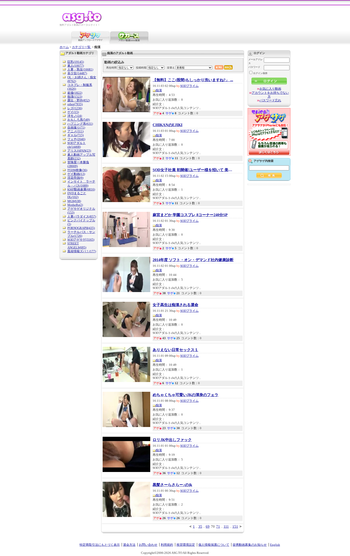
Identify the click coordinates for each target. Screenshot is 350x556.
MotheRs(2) (75, 205)
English (275, 544)
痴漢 (159, 90)
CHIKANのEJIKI (167, 125)
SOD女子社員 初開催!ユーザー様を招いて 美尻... (193, 170)
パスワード (254, 67)
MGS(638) (74, 201)
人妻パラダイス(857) (81, 216)
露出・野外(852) (78, 100)
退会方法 (129, 544)
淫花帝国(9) (75, 177)
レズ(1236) (74, 108)
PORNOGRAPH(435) (81, 228)
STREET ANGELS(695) (76, 245)
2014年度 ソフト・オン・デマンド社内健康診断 (193, 260)
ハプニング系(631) (80, 123)
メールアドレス (255, 61)
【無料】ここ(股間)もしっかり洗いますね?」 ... (193, 80)
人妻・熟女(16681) (80, 69)
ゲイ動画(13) (76, 174)
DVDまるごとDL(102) (76, 195)
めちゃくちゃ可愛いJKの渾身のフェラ (185, 395)
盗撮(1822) (74, 92)
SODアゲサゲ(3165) (80, 239)
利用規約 (167, 544)
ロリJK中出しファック (172, 440)
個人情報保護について (213, 544)
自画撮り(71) (76, 127)
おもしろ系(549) (78, 119)
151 (235, 526)
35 (200, 526)
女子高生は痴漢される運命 (175, 305)
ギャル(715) (75, 135)
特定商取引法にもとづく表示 (100, 544)
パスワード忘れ (270, 100)
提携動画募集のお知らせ (250, 544)
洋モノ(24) (74, 116)
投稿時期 (141, 67)
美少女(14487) (77, 73)
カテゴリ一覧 (81, 47)
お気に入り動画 (270, 88)
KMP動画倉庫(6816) (81, 189)
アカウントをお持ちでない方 (270, 94)
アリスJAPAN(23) (79, 150)
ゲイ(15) (73, 112)
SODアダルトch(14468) (76, 145)
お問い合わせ (148, 544)
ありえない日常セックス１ (175, 350)
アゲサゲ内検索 (264, 161)
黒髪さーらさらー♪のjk (172, 485)
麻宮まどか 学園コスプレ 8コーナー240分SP (190, 215)
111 (226, 526)
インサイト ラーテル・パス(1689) (81, 183)
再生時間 (111, 67)
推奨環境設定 (185, 544)
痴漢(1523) (74, 96)
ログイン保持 (260, 73)
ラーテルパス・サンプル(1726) (81, 234)
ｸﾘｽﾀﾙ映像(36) (77, 170)
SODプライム (189, 86)
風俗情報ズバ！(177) (81, 251)
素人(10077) (75, 65)
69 (208, 526)
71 (218, 526)
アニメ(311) (75, 131)
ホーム (64, 47)
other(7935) (75, 104)
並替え (171, 67)
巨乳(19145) (75, 62)
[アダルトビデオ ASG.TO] (82, 23)
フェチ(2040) (76, 139)
